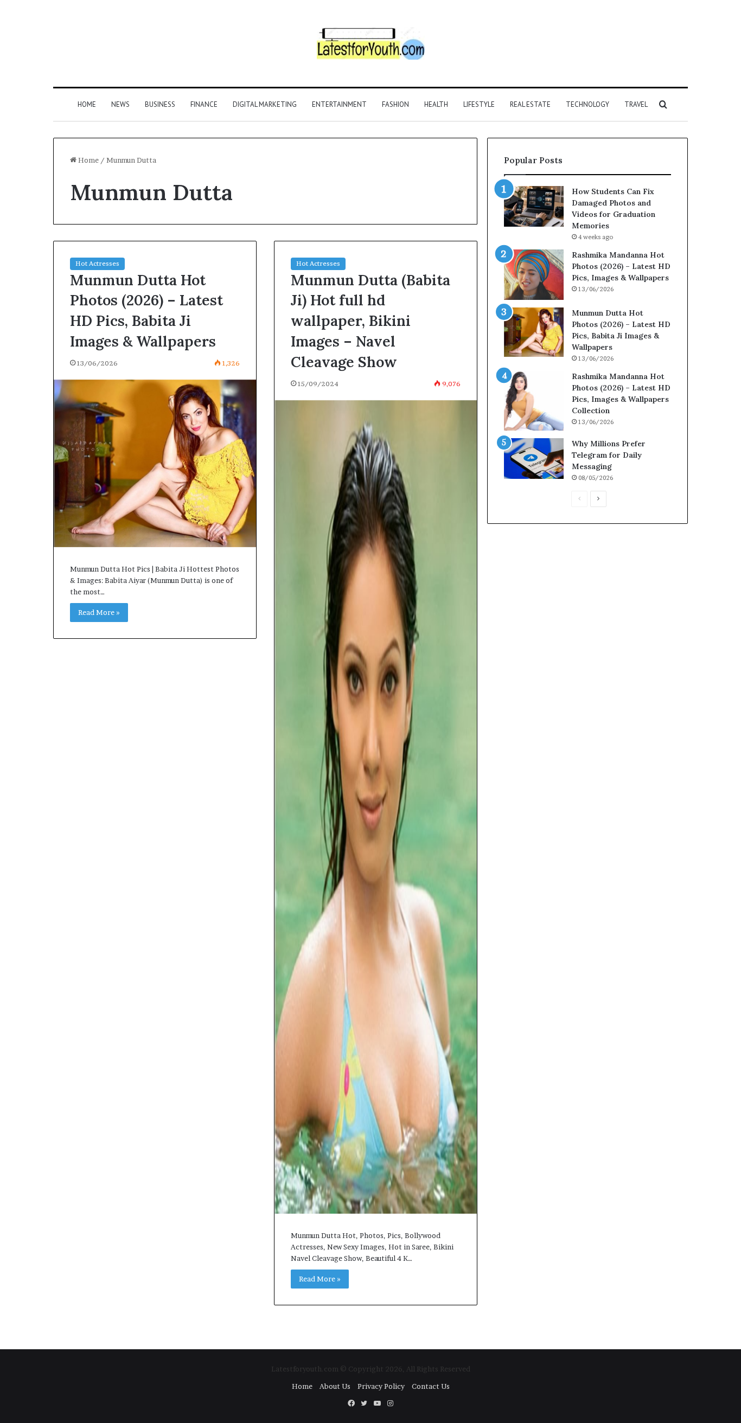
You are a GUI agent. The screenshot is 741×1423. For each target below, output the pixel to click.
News (120, 104)
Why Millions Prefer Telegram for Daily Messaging (609, 455)
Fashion (395, 104)
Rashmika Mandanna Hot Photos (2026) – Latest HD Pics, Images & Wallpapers (621, 266)
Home (87, 104)
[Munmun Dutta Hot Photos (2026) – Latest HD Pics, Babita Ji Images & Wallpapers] (155, 463)
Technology (587, 104)
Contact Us (431, 1386)
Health (436, 104)
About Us (335, 1386)
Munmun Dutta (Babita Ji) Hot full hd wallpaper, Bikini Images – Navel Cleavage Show (370, 321)
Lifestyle (479, 104)
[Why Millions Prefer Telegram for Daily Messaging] (534, 458)
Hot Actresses (97, 263)
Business (160, 104)
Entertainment (339, 104)
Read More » (99, 612)
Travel (636, 104)
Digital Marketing (265, 104)
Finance (204, 104)
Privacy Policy (381, 1386)
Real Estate (530, 104)
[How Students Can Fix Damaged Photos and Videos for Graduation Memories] (534, 206)
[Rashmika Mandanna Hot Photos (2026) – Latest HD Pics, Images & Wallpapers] (534, 274)
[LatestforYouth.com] (371, 43)
